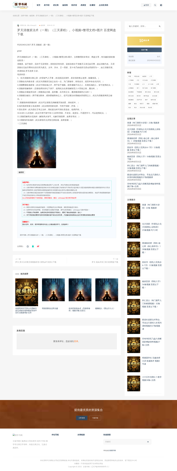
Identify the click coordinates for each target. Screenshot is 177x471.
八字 (150, 76)
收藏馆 (92, 5)
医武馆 (74, 5)
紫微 (148, 103)
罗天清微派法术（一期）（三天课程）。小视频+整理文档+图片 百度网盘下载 (54, 235)
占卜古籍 (150, 84)
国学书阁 (24, 16)
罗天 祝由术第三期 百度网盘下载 (105, 262)
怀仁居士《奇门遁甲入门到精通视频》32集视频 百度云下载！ (143, 167)
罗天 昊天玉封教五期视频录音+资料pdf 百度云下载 (35, 262)
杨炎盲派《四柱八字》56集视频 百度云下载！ (144, 158)
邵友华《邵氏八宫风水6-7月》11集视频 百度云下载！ (143, 149)
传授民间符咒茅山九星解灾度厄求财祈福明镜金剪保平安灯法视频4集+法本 (26, 311)
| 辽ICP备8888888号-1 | (100, 467)
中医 (129, 76)
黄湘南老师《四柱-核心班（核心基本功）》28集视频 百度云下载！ (143, 139)
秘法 (135, 103)
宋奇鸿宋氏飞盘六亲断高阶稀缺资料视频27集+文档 (143, 185)
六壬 (138, 80)
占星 (157, 84)
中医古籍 (136, 76)
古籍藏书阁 (112, 450)
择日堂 (139, 96)
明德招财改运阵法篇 (50, 308)
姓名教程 (131, 92)
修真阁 (65, 5)
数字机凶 (146, 96)
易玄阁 (56, 5)
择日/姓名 (148, 92)
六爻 (129, 84)
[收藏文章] (28, 246)
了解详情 (95, 418)
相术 (146, 99)
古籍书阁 (86, 467)
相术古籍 (153, 99)
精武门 (142, 103)
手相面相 (139, 92)
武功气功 (139, 99)
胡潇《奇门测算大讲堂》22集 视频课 (143, 123)
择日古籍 (156, 92)
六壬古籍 (145, 80)
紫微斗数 (155, 103)
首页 (38, 5)
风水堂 (150, 107)
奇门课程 (153, 88)
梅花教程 (131, 99)
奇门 (138, 88)
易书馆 (46, 5)
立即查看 (82, 418)
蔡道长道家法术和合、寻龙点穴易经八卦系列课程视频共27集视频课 (143, 176)
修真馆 (21, 172)
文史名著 (154, 96)
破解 (129, 103)
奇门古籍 (145, 88)
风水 (129, 107)
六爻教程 (136, 84)
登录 (76, 341)
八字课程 (131, 80)
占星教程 (131, 88)
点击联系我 (103, 5)
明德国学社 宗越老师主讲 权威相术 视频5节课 (151, 361)
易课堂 (83, 5)
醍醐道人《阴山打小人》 (105, 308)
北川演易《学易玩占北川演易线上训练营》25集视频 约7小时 (143, 130)
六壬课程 (153, 80)
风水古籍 (142, 107)
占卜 (143, 84)
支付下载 (144, 50)
